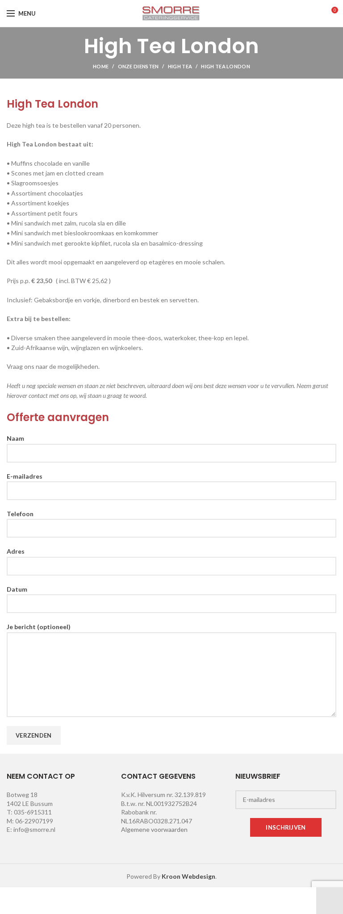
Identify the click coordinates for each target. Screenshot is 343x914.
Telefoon (20, 514)
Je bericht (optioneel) (39, 626)
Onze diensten (138, 66)
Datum (17, 589)
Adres (16, 551)
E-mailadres (24, 476)
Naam (15, 438)
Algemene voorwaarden (154, 829)
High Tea (180, 66)
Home (101, 66)
